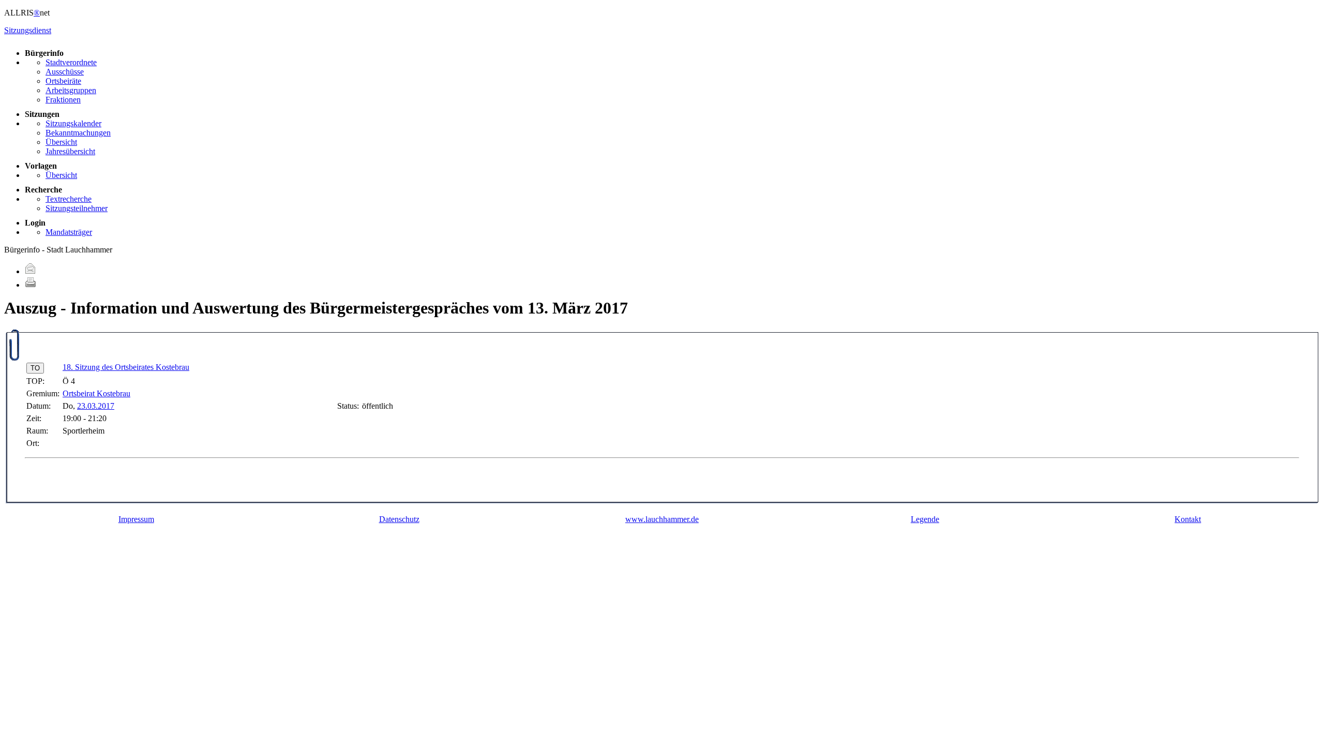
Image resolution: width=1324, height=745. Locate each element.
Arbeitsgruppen (71, 90)
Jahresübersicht (70, 151)
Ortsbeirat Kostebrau (96, 393)
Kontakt (1188, 519)
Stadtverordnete (71, 62)
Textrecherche (69, 199)
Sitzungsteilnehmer (77, 208)
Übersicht (61, 142)
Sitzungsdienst (27, 30)
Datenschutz (399, 519)
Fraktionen (63, 99)
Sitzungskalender (73, 123)
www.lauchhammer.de (662, 519)
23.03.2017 (95, 405)
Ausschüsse (65, 71)
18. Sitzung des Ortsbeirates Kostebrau (126, 367)
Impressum (136, 519)
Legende (925, 519)
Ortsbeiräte (63, 81)
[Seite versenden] (30, 271)
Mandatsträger (69, 232)
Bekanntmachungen (78, 132)
